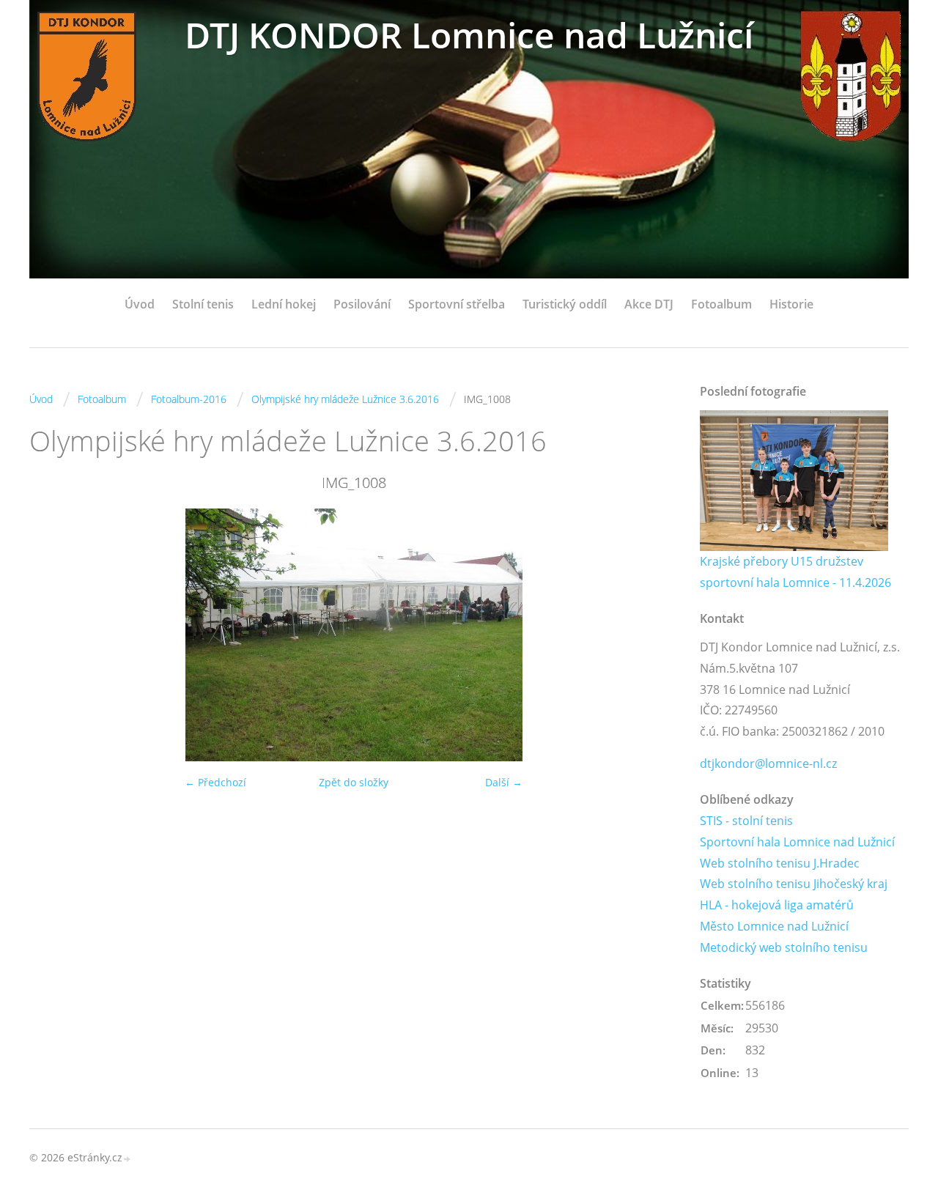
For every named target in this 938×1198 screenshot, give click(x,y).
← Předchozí (215, 782)
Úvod (140, 304)
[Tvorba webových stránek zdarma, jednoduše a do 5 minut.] (127, 1159)
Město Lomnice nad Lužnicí (774, 926)
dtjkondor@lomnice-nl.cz (768, 763)
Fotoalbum (721, 304)
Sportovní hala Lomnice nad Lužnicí (797, 842)
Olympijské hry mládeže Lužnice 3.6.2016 (345, 399)
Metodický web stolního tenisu (784, 947)
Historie (791, 304)
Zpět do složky (353, 782)
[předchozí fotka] (53, 635)
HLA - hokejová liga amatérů (777, 905)
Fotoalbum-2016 (188, 399)
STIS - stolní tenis (746, 821)
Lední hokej (283, 304)
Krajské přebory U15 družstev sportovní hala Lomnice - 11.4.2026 (795, 572)
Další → (503, 782)
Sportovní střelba (456, 304)
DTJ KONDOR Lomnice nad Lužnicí (469, 35)
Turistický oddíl (564, 304)
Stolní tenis (203, 304)
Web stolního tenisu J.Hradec (780, 863)
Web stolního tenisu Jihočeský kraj (793, 884)
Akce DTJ (648, 304)
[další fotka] (654, 635)
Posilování (362, 304)
